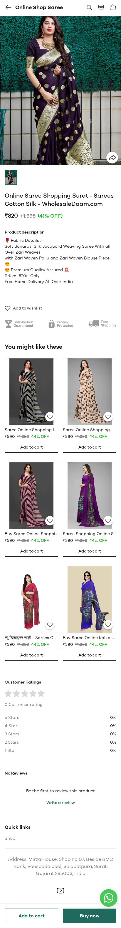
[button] (11, 177)
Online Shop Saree (39, 7)
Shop (10, 838)
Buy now (90, 916)
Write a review (60, 802)
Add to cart (32, 916)
